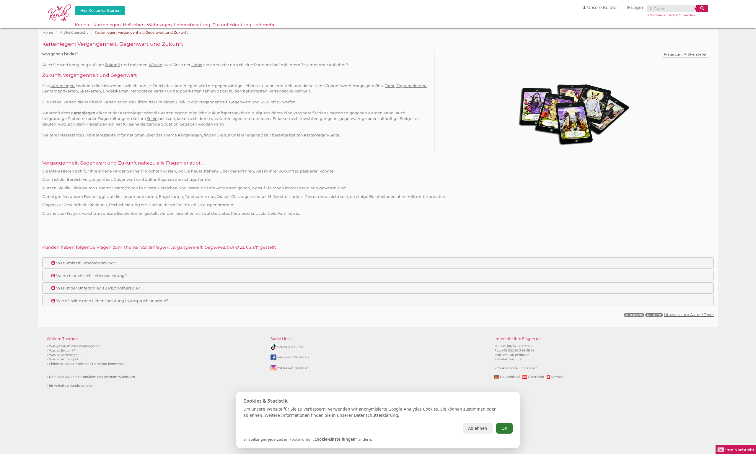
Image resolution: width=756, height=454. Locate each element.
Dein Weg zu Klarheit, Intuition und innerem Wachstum (92, 377)
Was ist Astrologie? (63, 359)
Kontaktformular (509, 359)
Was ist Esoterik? (62, 350)
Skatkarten (90, 91)
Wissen (155, 64)
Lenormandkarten (60, 91)
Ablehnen (477, 428)
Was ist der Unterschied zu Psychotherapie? (97, 288)
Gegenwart (240, 102)
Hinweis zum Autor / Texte (689, 314)
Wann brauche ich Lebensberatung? (91, 275)
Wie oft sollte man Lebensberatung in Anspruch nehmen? (111, 300)
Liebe (196, 64)
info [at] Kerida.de (515, 355)
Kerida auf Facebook (293, 357)
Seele (152, 118)
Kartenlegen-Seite (321, 135)
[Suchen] (702, 8)
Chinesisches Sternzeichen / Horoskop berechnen (87, 364)
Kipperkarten (189, 91)
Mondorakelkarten (149, 91)
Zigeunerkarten (411, 85)
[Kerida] (60, 12)
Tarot (390, 85)
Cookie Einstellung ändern (517, 368)
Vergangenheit (212, 102)
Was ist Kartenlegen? (65, 355)
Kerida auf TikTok (290, 347)
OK (504, 428)
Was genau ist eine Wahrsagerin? (74, 346)
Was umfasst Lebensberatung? (85, 263)
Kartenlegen (62, 85)
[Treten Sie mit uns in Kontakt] (736, 449)
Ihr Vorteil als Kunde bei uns (70, 386)
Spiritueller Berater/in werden (672, 15)
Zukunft (112, 64)
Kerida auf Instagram (293, 368)
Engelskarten (116, 91)
